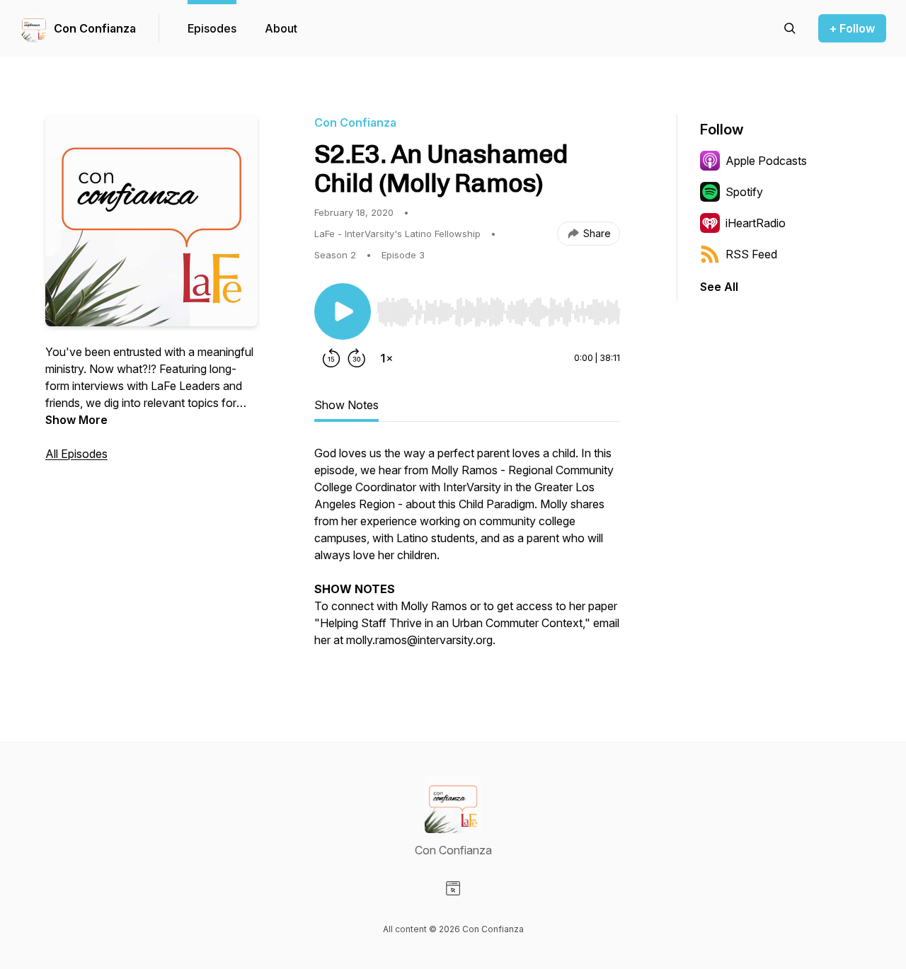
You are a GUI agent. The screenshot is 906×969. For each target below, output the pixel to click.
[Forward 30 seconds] (357, 358)
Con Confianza (95, 28)
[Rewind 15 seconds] (331, 358)
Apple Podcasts (766, 161)
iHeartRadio (756, 223)
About (281, 28)
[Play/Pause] (342, 311)
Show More (76, 420)
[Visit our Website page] (453, 888)
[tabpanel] (467, 554)
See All (719, 287)
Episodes (212, 28)
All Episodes (76, 454)
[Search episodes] (790, 28)
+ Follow (852, 28)
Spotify (744, 192)
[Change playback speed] (386, 358)
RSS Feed (751, 254)
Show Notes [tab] (346, 405)
